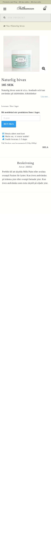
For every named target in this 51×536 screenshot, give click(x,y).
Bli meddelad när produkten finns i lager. (20, 112)
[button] (43, 68)
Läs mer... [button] (45, 96)
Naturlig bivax (18, 26)
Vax (8, 26)
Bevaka (9, 124)
